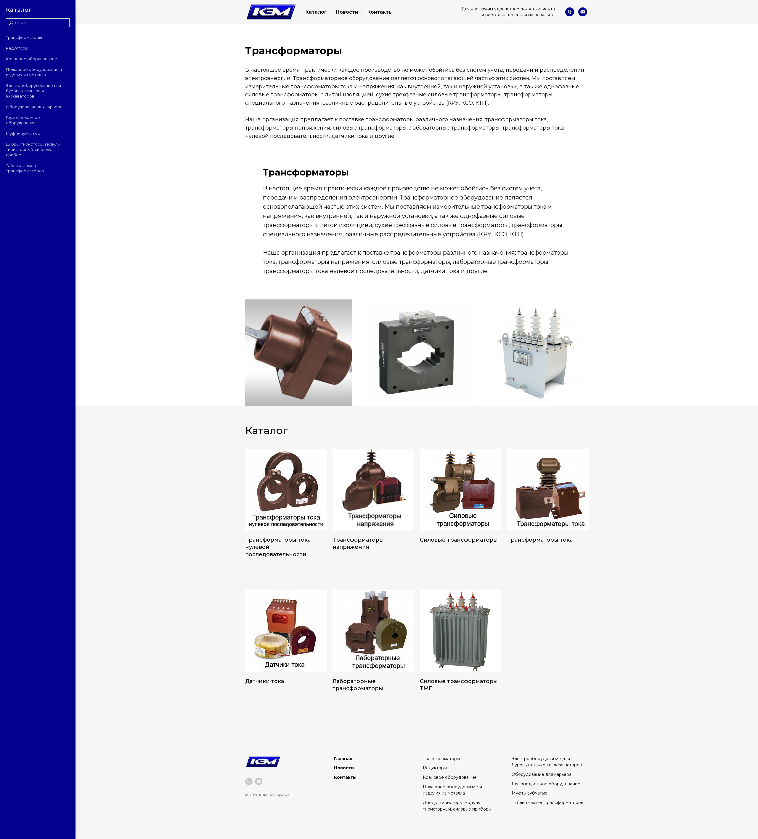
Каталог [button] (316, 12)
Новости (346, 12)
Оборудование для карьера (34, 106)
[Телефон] (569, 11)
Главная (343, 758)
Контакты (380, 12)
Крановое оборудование (31, 58)
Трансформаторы (24, 37)
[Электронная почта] (582, 11)
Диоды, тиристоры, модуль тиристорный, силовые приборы (33, 149)
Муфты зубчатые (23, 133)
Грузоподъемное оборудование (546, 784)
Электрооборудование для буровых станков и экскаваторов (33, 90)
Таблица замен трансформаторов (547, 802)
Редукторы (17, 48)
